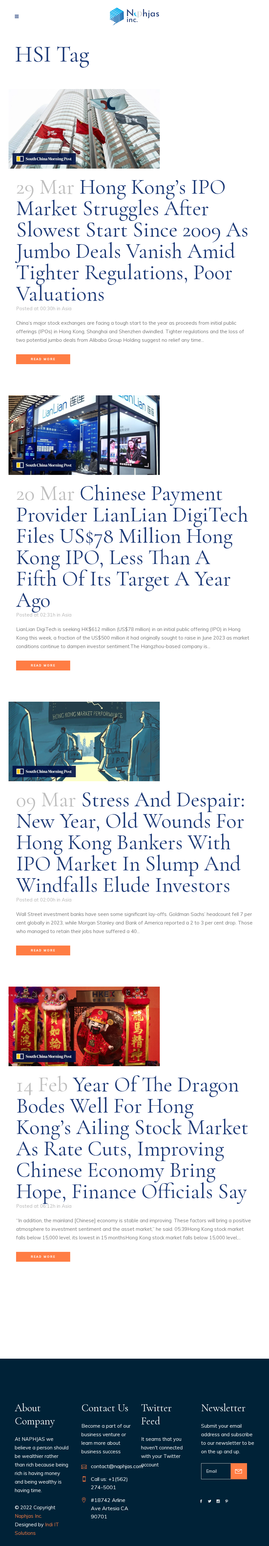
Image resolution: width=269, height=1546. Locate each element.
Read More (43, 359)
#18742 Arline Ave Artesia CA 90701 (109, 1508)
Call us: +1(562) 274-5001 (109, 1483)
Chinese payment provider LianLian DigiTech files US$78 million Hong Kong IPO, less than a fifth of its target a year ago (132, 546)
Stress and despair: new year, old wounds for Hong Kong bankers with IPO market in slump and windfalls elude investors (130, 842)
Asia (67, 308)
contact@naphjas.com (117, 1466)
